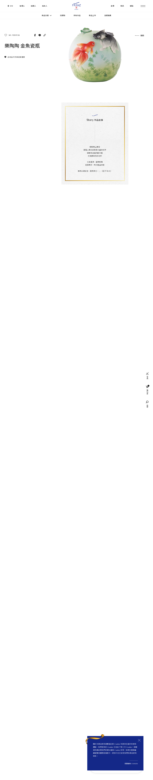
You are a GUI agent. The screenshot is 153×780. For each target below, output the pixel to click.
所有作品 (77, 15)
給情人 (22, 6)
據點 (131, 6)
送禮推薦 (107, 15)
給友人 (44, 6)
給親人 (33, 6)
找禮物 (62, 15)
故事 (112, 6)
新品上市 (92, 15)
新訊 (122, 6)
